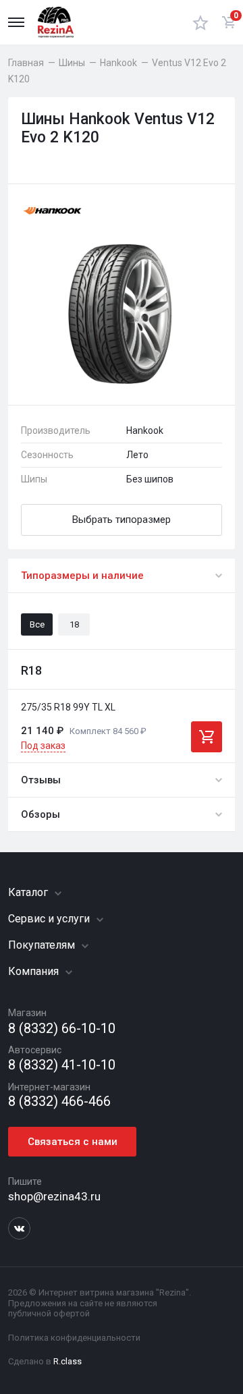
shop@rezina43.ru (54, 1196)
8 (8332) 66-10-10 (61, 1028)
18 (74, 624)
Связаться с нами (72, 1142)
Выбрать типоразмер (121, 519)
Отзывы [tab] (41, 780)
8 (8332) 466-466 (59, 1101)
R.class (67, 1361)
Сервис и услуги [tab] (50, 918)
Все (37, 624)
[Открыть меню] (16, 22)
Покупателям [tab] (43, 945)
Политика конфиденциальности (74, 1338)
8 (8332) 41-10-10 (61, 1065)
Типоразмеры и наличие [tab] (82, 575)
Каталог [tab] (29, 892)
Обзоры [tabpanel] (40, 814)
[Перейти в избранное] (200, 22)
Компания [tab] (34, 971)
